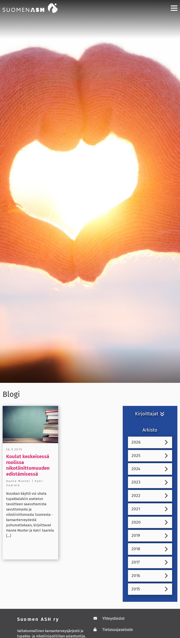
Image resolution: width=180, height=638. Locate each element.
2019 (135, 535)
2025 (135, 455)
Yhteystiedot (113, 618)
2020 (136, 522)
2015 (135, 588)
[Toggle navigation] (172, 8)
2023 (135, 482)
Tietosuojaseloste (117, 629)
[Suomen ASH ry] (35, 7)
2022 (135, 495)
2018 (135, 548)
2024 (135, 468)
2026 (135, 442)
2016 (135, 575)
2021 (135, 508)
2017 (135, 562)
